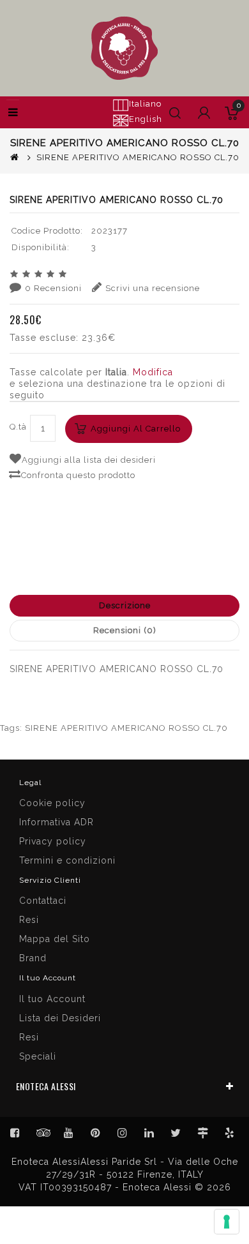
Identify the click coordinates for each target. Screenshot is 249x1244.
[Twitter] (42, 1133)
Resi (29, 920)
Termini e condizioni (67, 860)
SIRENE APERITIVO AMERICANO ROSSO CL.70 (126, 728)
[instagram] (122, 1133)
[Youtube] (69, 1133)
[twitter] (176, 1133)
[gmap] (203, 1133)
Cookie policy (52, 803)
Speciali (37, 1056)
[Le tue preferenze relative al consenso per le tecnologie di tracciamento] (227, 1222)
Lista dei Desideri (60, 1018)
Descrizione (125, 605)
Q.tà (18, 426)
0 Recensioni (53, 288)
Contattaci (42, 901)
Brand (33, 958)
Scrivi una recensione (152, 288)
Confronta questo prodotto (78, 475)
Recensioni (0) (124, 630)
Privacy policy (52, 841)
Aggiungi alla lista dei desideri (89, 460)
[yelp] (229, 1133)
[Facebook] (15, 1133)
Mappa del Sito (54, 939)
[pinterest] (95, 1133)
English (145, 119)
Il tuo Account (52, 999)
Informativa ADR (56, 822)
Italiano (145, 104)
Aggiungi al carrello (136, 428)
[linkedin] (149, 1133)
